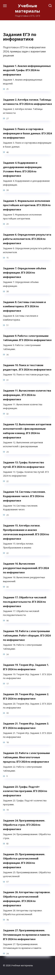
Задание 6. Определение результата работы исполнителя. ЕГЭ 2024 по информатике (27, 239)
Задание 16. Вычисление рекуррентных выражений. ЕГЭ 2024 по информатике (26, 568)
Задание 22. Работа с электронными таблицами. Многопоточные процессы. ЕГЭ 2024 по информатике (26, 757)
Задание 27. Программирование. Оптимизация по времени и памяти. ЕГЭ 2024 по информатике (26, 935)
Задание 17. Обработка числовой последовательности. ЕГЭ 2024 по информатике (24, 602)
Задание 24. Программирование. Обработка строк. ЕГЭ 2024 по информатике (24, 825)
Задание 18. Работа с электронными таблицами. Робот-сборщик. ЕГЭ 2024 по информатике (27, 635)
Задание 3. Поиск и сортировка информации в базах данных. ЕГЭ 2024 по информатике (27, 133)
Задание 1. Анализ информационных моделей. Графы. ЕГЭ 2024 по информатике (27, 70)
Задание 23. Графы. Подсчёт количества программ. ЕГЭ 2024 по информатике (25, 791)
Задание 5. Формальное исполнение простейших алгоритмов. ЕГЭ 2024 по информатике (27, 205)
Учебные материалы (27, 8)
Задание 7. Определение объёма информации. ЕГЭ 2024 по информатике (24, 273)
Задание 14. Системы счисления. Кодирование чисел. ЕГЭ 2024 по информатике (24, 496)
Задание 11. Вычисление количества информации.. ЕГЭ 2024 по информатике (27, 395)
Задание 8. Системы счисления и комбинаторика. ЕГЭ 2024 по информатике (24, 306)
